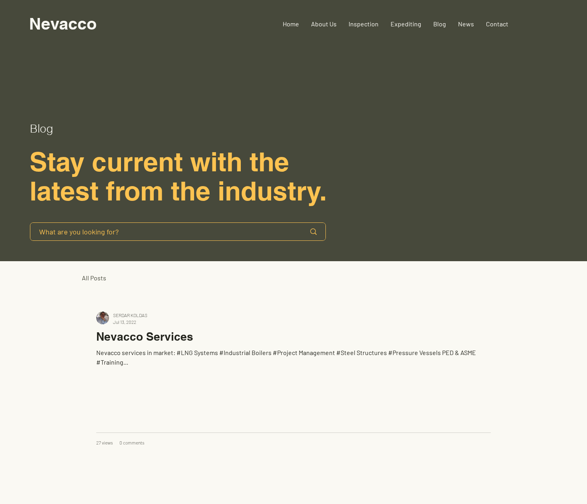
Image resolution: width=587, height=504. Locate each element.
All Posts (94, 278)
